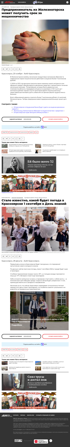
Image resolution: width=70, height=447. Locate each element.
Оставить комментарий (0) (55, 119)
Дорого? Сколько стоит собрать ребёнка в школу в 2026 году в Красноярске (38, 320)
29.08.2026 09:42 (6, 197)
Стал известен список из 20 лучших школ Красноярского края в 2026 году (54, 368)
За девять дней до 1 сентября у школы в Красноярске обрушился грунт (53, 362)
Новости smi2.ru (7, 192)
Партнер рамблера (28, 440)
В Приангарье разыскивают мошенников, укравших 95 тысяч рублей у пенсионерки (20, 150)
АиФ (11, 65)
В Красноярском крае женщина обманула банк (31, 112)
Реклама (22, 415)
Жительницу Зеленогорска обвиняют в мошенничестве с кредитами (38, 111)
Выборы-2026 (30, 415)
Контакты (15, 415)
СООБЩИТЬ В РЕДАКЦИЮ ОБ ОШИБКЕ (45, 415)
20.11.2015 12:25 (5, 7)
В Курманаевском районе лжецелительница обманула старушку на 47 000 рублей (21, 145)
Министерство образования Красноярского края (51, 252)
